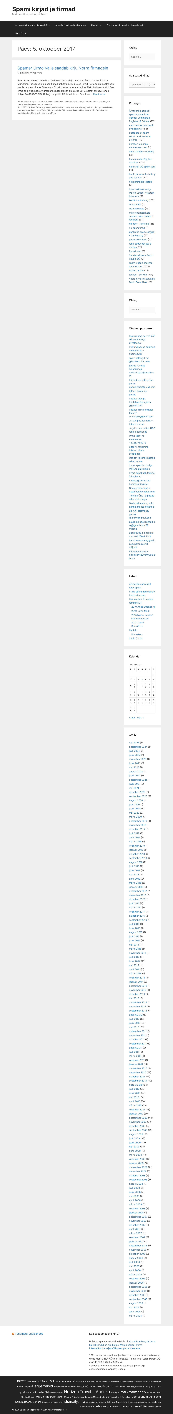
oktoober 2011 (136, 1039)
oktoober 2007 (137, 1225)
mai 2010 (134, 1097)
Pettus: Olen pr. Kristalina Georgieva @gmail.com (140, 402)
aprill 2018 (134, 878)
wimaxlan (96, 1406)
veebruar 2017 (137, 911)
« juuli (132, 717)
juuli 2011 (134, 1052)
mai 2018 (134, 874)
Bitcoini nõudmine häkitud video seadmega (138, 450)
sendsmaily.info (72, 1401)
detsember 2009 (138, 1117)
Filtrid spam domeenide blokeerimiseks (125, 25)
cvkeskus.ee (60, 1386)
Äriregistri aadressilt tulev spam (70, 25)
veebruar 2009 (137, 1159)
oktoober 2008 (137, 1175)
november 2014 (137, 953)
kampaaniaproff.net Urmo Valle (32, 110)
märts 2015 (135, 948)
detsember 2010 (138, 1068)
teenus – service (138, 274)
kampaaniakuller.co (104, 107)
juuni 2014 (134, 961)
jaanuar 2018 (136, 887)
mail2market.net (133, 1392)
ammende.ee (83, 1381)
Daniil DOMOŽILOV (99, 1386)
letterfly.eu (115, 1392)
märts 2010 (135, 1105)
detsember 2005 (138, 1286)
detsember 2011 (138, 1031)
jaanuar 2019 (136, 849)
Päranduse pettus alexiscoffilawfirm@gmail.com (142, 555)
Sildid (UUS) (20, 33)
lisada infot (135, 204)
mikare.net (88, 1397)
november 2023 (137, 759)
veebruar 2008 (137, 1208)
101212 (21, 1381)
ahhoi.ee (30, 1382)
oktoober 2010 (137, 1076)
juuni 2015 (134, 940)
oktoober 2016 (137, 915)
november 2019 (137, 825)
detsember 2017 (138, 891)
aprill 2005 (135, 1311)
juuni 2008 (135, 1192)
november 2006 (138, 1249)
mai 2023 (134, 767)
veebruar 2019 (137, 845)
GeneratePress (59, 1409)
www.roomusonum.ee (125, 1406)
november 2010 (137, 1072)
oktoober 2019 (137, 829)
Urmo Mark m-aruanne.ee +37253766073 (137, 439)
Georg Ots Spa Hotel (153, 1387)
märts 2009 (135, 1155)
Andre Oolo (94, 1382)
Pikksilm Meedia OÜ (56, 110)
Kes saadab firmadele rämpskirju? (31, 25)
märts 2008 (135, 1204)
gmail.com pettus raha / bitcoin (36, 1392)
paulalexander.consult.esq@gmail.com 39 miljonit (142, 525)
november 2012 (137, 1006)
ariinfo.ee (141, 1382)
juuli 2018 (134, 866)
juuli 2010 (134, 1089)
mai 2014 (134, 965)
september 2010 (138, 1080)
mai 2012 (134, 1027)
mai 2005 (134, 1307)
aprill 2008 (135, 1200)
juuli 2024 (134, 751)
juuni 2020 (135, 808)
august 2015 (135, 932)
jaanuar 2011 (136, 1064)
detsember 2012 (138, 1002)
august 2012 (135, 1014)
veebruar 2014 (137, 977)
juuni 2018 (134, 870)
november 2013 (137, 990)
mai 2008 (134, 1196)
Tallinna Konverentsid (118, 1402)
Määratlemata (136, 208)
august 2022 (136, 771)
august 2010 (136, 1085)
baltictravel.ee (24, 1386)
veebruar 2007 (137, 1237)
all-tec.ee (59, 1381)
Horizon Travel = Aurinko (87, 1391)
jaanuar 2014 (136, 981)
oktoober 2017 (137, 899)
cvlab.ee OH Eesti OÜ (77, 1386)
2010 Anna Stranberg (143, 606)
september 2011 (138, 1043)
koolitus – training (138, 200)
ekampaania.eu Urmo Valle (58, 107)
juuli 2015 (134, 936)
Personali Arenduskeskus (119, 1397)
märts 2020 (135, 816)
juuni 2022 (134, 775)
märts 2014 (135, 973)
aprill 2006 (135, 1270)
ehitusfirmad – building (141, 151)
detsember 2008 (138, 1167)
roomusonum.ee (141, 1396)
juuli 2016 (134, 924)
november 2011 (137, 1035)
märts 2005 (135, 1315)
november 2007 (137, 1220)
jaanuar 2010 (136, 1113)
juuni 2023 (135, 763)
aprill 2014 (134, 969)
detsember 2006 (138, 1245)
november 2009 (138, 1122)
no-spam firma (137, 228)
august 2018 (135, 862)
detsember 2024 (138, 746)
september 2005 (138, 1299)
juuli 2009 (134, 1138)
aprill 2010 (134, 1101)
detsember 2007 (138, 1216)
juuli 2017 (134, 903)
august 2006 (136, 1258)
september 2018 (138, 858)
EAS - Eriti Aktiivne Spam (119, 1387)
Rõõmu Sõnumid (33, 1401)
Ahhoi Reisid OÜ (44, 1381)
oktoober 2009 (137, 1126)
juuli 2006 (134, 1262)
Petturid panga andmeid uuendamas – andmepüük (142, 350)
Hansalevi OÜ (59, 1392)
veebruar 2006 (137, 1278)
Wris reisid (106, 1406)
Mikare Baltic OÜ (101, 1397)
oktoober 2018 (137, 854)
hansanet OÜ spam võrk (142, 166)
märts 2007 (135, 1233)
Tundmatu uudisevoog (29, 1333)
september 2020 (138, 796)
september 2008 (138, 1179)
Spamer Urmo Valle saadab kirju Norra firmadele (63, 68)
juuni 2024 (135, 755)
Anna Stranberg (38, 107)
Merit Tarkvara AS (66, 1397)
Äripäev (143, 1406)
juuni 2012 (134, 1023)
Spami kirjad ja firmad (44, 9)
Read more (99, 94)
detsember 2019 (138, 821)
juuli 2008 (134, 1188)
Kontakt (94, 25)
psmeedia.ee (71, 110)
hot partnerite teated (140, 181)
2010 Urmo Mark (140, 611)
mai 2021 (134, 788)
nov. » (140, 717)
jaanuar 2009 (136, 1163)
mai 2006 (134, 1266)
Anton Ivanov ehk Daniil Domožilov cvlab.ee (118, 1381)
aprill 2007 (135, 1229)
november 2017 (137, 895)
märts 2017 (135, 907)
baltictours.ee (156, 1382)
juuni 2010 (134, 1093)
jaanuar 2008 (136, 1212)
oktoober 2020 (137, 792)
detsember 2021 (138, 779)
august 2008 (136, 1183)
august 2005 (136, 1303)
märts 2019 (135, 841)
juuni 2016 (134, 928)
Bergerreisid (42, 1386)
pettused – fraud (138, 239)
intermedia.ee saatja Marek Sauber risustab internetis (141, 193)
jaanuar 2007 (136, 1241)
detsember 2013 (138, 986)
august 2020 (136, 800)
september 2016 (138, 920)
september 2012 (138, 1010)
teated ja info (136, 270)
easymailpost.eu (138, 1387)
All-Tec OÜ (69, 1381)
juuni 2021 (134, 783)
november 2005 (137, 1291)
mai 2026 (134, 742)
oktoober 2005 (137, 1295)
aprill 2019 (134, 837)
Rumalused (135, 251)
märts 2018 (135, 882)
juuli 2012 (134, 1019)
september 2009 (138, 1130)
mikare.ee (79, 1397)
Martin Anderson (46, 1396)
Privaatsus (137, 634)
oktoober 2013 (137, 994)
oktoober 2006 (137, 1253)
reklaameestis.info (87, 110)
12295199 (25, 107)
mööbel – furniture (139, 223)
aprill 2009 (135, 1150)
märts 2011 (135, 1056)
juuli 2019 (134, 833)
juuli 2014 (134, 957)
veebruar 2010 (137, 1109)
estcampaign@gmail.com (82, 107)
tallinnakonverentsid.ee (138, 1402)
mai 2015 (134, 944)
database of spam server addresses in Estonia (42, 101)
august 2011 (135, 1047)
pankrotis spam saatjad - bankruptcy (81, 101)
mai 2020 (134, 812)
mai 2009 (134, 1146)
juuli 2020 (134, 804)
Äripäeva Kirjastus (154, 1407)
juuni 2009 (135, 1142)
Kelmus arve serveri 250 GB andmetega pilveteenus (142, 339)
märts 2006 (135, 1274)
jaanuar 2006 (136, 1282)
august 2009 (136, 1134)
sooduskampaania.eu (96, 1402)
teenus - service (44, 104)
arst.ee (147, 1382)
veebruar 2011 (136, 1060)
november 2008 (137, 1171)
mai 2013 (134, 998)
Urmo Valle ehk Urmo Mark (43, 113)
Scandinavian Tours (51, 1402)
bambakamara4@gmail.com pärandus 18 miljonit (142, 544)
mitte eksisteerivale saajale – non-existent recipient (141, 216)
